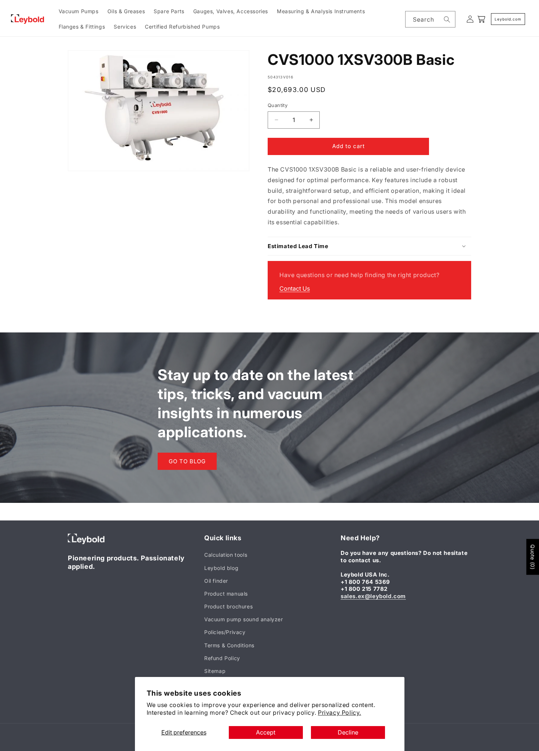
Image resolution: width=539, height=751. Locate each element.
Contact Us (294, 288)
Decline (348, 732)
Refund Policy (222, 658)
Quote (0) (532, 556)
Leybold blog (221, 568)
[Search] (447, 19)
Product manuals (226, 593)
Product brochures (228, 606)
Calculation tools (225, 555)
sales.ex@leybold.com (373, 596)
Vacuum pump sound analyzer (243, 619)
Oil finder (216, 581)
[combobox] (430, 19)
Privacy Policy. (339, 712)
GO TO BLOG (187, 461)
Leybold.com (508, 19)
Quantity (277, 105)
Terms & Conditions (229, 645)
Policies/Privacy (225, 632)
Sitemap (214, 671)
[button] (369, 246)
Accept (265, 732)
